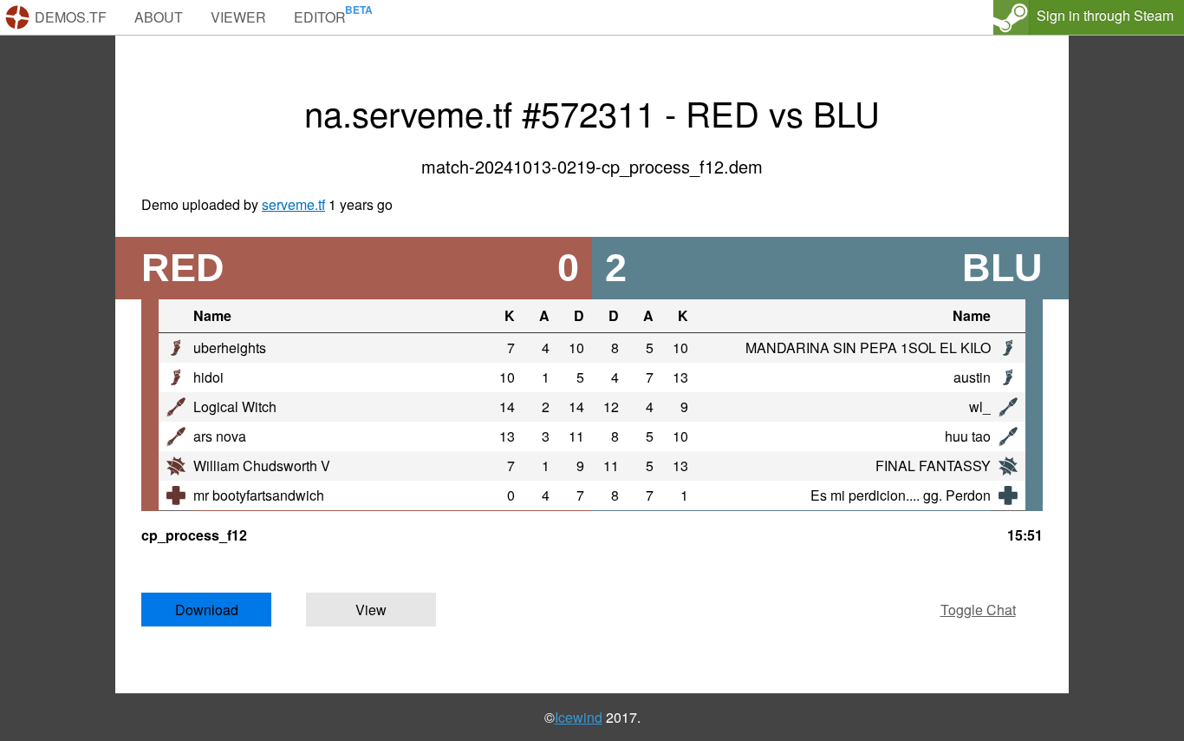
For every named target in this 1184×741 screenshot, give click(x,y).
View (371, 610)
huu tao (968, 436)
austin (972, 377)
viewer (238, 17)
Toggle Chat (978, 610)
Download (206, 610)
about (158, 17)
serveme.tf (293, 204)
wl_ (980, 406)
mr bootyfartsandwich (258, 495)
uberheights (229, 347)
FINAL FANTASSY (933, 465)
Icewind (578, 717)
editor (320, 17)
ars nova (219, 436)
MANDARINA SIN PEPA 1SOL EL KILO (868, 347)
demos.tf (71, 17)
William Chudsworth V (261, 465)
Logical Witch (234, 406)
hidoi (208, 377)
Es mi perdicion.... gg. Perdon (900, 495)
